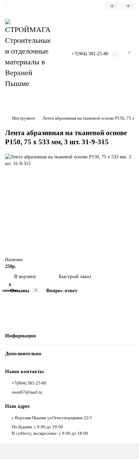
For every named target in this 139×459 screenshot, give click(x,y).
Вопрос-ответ (61, 290)
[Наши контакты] (125, 447)
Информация (20, 335)
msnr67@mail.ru (27, 392)
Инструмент (23, 118)
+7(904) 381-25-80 (90, 53)
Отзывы (23, 290)
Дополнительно (23, 353)
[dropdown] (7, 6)
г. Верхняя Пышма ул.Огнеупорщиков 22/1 (52, 417)
